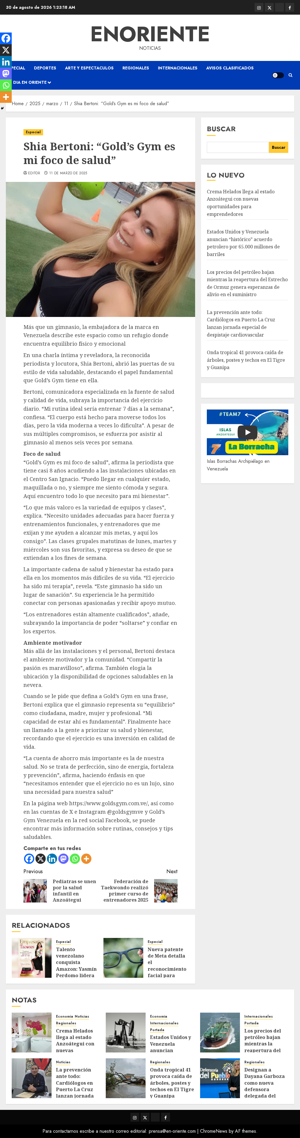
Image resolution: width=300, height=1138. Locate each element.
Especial (15, 68)
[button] (290, 75)
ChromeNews (213, 1131)
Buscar (221, 129)
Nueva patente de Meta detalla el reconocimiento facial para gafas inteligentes (167, 969)
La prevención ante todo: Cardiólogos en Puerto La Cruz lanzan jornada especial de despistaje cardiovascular (75, 1093)
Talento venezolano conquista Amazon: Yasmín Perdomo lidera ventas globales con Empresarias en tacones (76, 972)
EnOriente (150, 34)
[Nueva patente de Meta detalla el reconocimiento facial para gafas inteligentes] (123, 958)
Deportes (45, 68)
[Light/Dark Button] (278, 75)
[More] (86, 859)
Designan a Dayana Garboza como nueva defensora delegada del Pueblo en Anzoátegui (264, 1089)
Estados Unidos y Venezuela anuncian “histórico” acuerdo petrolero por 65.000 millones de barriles (243, 242)
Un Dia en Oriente (26, 82)
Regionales (135, 68)
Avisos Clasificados (230, 68)
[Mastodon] (63, 859)
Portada (157, 1030)
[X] (40, 859)
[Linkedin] (52, 859)
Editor (34, 173)
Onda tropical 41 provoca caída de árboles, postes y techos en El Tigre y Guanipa (246, 360)
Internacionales (177, 68)
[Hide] (2, 108)
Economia (64, 1016)
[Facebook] (29, 859)
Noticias (82, 1016)
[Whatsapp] (75, 859)
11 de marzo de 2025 (68, 173)
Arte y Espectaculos (89, 68)
